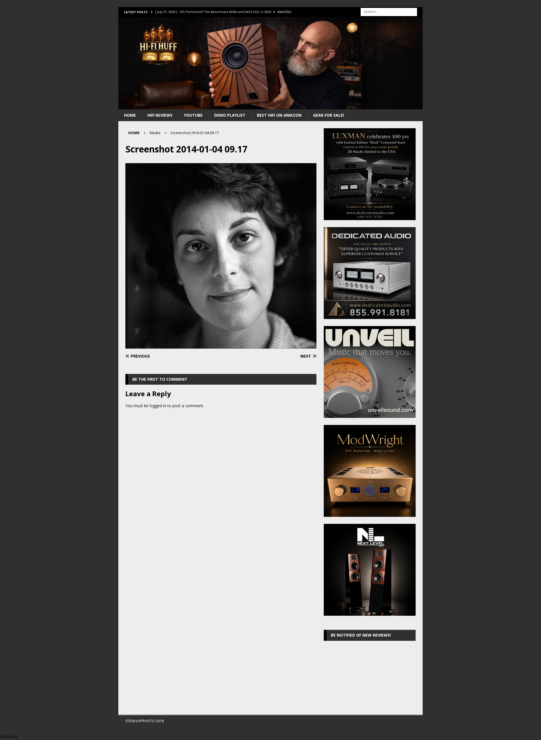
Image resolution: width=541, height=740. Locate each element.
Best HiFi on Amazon (279, 115)
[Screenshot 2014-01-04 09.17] (220, 345)
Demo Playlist (229, 115)
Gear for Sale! (328, 115)
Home (130, 115)
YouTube (193, 115)
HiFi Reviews (159, 115)
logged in (158, 405)
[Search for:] (389, 11)
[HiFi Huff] (270, 105)
